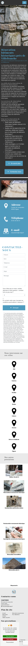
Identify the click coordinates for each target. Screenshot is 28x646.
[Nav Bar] (24, 2)
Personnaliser (10, 642)
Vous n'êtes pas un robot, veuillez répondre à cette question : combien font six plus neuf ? (13, 290)
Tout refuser (9, 639)
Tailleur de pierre (6, 617)
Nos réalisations (16, 614)
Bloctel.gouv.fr (10, 341)
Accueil (4, 613)
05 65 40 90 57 (15, 220)
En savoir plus (15, 163)
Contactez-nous (15, 172)
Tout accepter (10, 636)
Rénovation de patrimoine (18, 613)
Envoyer (16, 308)
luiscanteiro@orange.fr (17, 232)
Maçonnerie (5, 614)
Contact (4, 616)
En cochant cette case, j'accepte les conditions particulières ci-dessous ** (13, 301)
